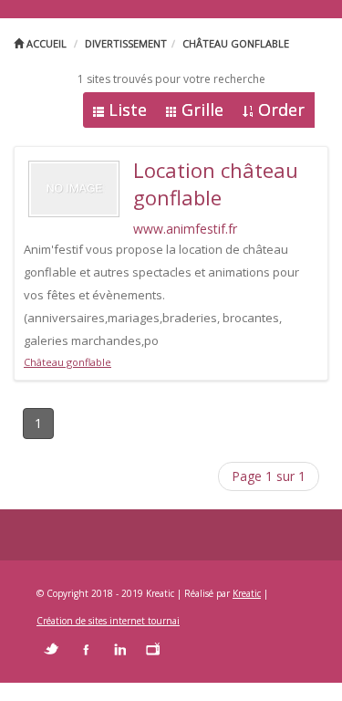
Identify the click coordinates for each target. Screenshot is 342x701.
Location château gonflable (215, 183)
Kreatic (247, 593)
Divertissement (126, 43)
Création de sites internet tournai (108, 620)
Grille (202, 109)
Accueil (45, 43)
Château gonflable (235, 43)
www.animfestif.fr (185, 228)
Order (281, 109)
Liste (128, 109)
